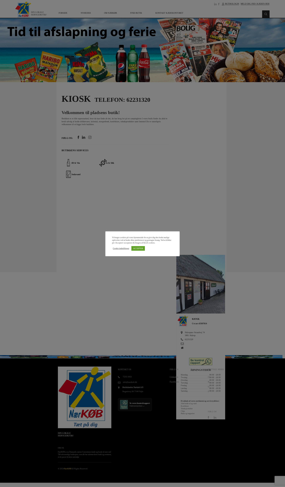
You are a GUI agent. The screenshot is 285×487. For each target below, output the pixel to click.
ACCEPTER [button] (138, 248)
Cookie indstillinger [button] (121, 248)
